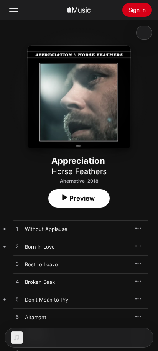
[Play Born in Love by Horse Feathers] (17, 246)
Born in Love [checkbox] (40, 247)
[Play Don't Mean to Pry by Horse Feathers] (17, 299)
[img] (79, 10)
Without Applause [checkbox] (46, 229)
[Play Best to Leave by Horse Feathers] (17, 264)
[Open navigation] (13, 10)
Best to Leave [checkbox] (41, 264)
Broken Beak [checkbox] (40, 282)
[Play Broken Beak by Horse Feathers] (17, 281)
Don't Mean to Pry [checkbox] (46, 300)
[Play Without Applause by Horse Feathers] (17, 229)
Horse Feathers (79, 171)
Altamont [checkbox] (35, 317)
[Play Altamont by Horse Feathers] (17, 317)
